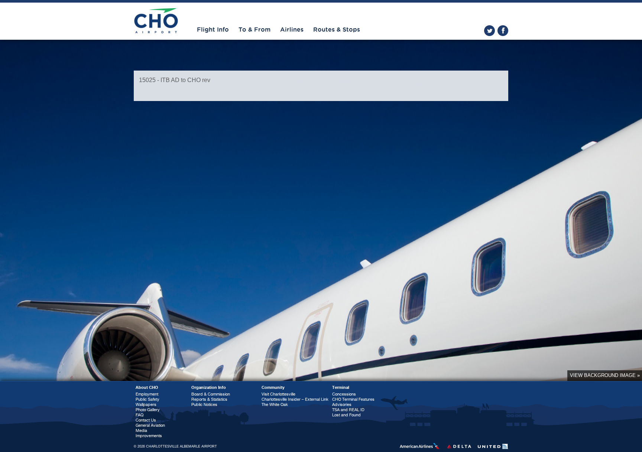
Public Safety (147, 399)
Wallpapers (146, 405)
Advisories (341, 405)
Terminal (340, 388)
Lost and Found (346, 415)
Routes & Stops (336, 30)
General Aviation (150, 425)
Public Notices (204, 405)
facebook (502, 30)
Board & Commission (210, 394)
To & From (254, 30)
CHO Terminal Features (353, 399)
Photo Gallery (148, 410)
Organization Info (208, 388)
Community (273, 388)
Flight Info (213, 30)
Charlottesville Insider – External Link (295, 399)
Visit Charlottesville (278, 394)
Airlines (292, 30)
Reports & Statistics (209, 399)
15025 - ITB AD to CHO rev (174, 80)
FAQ (139, 415)
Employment (147, 394)
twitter (489, 30)
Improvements (149, 436)
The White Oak (275, 405)
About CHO (147, 388)
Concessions (344, 394)
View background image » (605, 375)
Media (141, 431)
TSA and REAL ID (348, 410)
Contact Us (146, 420)
